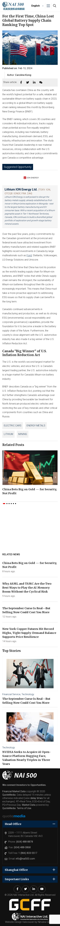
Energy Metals (36, 425)
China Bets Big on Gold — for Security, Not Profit (29, 491)
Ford (29, 255)
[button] (4, 503)
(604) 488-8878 (24, 841)
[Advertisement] (30, 531)
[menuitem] (37, 6)
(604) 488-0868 (22, 847)
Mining (22, 434)
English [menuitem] (35, 5)
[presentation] (4, 477)
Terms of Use (24, 808)
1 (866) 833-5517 (27, 853)
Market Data (28, 804)
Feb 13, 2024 (25, 68)
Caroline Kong (23, 75)
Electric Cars (12, 425)
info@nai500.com (25, 858)
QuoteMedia (9, 794)
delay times (36, 798)
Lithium (8, 434)
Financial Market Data (14, 791)
